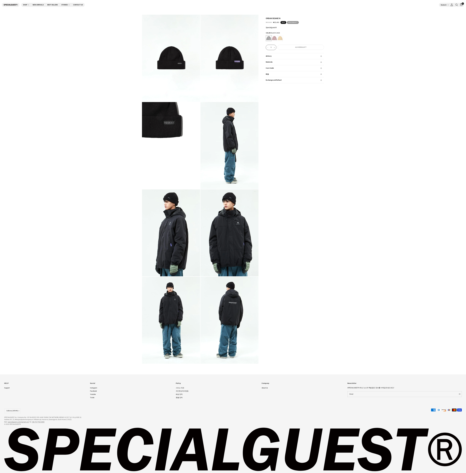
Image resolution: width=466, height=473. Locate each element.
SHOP (25, 5)
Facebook (93, 391)
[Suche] (456, 5)
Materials (269, 62)
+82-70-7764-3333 (38, 422)
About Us (265, 388)
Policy (178, 383)
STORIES (64, 5)
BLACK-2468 (269, 38)
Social (92, 383)
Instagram (93, 388)
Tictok (92, 397)
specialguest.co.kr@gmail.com (18, 422)
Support (7, 388)
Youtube (93, 394)
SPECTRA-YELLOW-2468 (280, 38)
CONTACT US (78, 5)
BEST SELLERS (52, 5)
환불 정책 (179, 397)
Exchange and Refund (273, 80)
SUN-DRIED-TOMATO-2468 (274, 38)
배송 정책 (179, 394)
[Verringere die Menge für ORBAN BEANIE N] (268, 47)
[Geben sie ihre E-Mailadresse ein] (459, 394)
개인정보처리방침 (182, 391)
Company (265, 383)
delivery (268, 56)
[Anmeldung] (451, 5)
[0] (460, 5)
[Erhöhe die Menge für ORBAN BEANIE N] (274, 47)
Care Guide (270, 68)
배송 (267, 74)
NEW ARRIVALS (38, 5)
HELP (6, 383)
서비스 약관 (180, 388)
